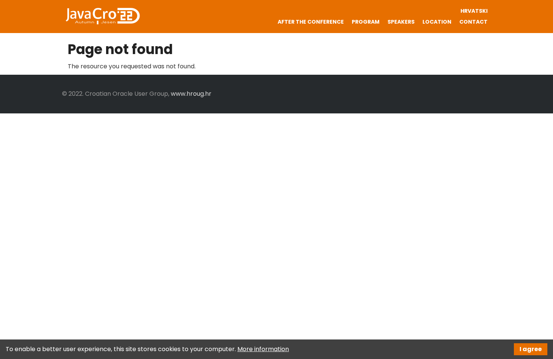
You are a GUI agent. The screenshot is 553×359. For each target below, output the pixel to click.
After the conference (311, 22)
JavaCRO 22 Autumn (102, 16)
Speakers (401, 22)
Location (436, 22)
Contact (473, 22)
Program (366, 22)
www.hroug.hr (191, 93)
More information (263, 349)
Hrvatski (474, 11)
